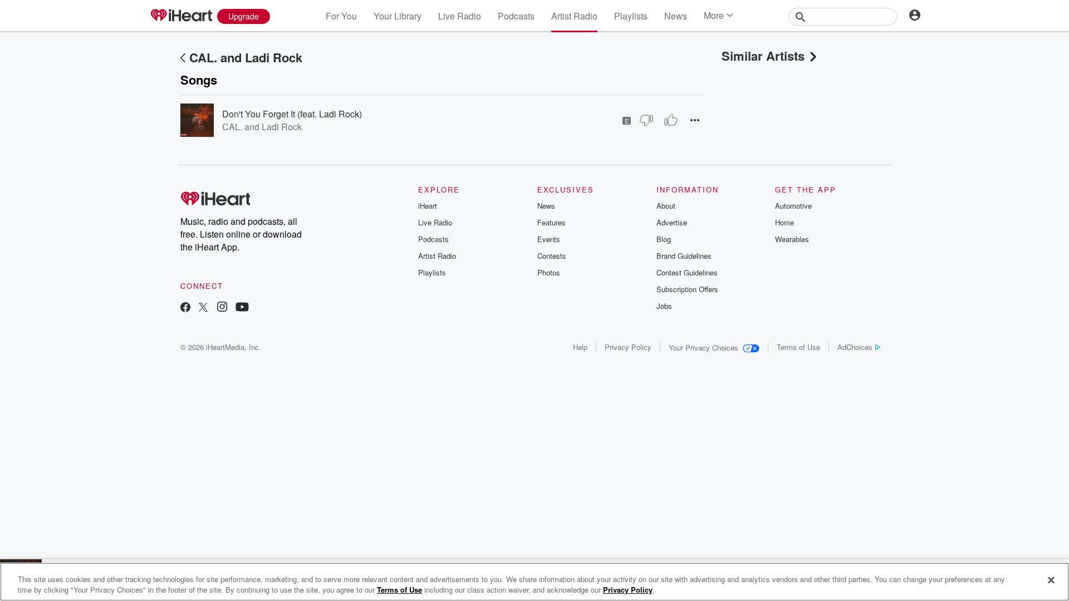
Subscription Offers (687, 289)
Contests (551, 255)
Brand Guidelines (684, 255)
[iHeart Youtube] (242, 308)
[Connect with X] (203, 308)
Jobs (664, 305)
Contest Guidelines (687, 272)
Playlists (631, 15)
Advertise (671, 222)
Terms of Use (798, 347)
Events (548, 239)
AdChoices (854, 347)
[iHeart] (181, 16)
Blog (663, 239)
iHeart (427, 205)
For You (341, 15)
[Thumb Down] (646, 120)
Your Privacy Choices (703, 347)
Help (580, 347)
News (675, 15)
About (665, 205)
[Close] (1051, 580)
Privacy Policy (628, 347)
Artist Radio (574, 15)
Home (784, 222)
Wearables (792, 239)
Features (551, 222)
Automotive (793, 205)
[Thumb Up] (671, 120)
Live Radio (459, 15)
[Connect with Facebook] (185, 308)
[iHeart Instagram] (222, 308)
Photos (548, 272)
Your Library (397, 15)
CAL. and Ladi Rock (245, 57)
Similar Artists (763, 56)
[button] (695, 120)
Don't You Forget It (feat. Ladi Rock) (292, 113)
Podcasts (516, 15)
